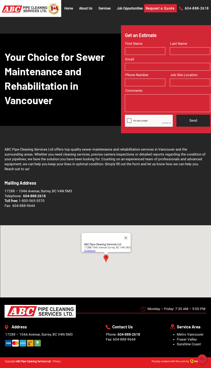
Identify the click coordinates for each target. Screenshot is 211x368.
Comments (134, 90)
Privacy (57, 361)
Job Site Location (183, 75)
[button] (104, 8)
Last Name (178, 43)
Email (129, 59)
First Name (133, 43)
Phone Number (137, 75)
